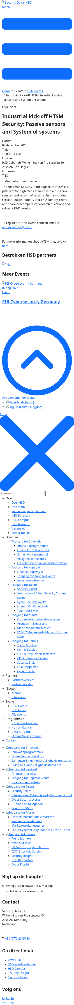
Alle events (18, 714)
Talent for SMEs (27, 611)
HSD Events (19, 706)
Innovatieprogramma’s (32, 546)
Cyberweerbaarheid (24, 723)
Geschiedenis (20, 524)
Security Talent (27, 589)
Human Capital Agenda (32, 606)
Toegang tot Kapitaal (25, 567)
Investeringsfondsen (31, 580)
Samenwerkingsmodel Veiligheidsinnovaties (41, 761)
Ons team (18, 507)
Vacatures (18, 528)
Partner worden (22, 684)
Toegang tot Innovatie (26, 541)
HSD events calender (22, 964)
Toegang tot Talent (24, 585)
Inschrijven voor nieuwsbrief (23, 891)
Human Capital (21, 727)
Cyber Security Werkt (31, 602)
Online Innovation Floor (33, 550)
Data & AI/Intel (21, 732)
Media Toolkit (20, 533)
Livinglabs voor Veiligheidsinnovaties (42, 563)
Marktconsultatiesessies (33, 628)
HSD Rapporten (27, 667)
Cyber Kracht (26, 671)
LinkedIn (8, 998)
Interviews (18, 697)
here (5, 246)
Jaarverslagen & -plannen (28, 511)
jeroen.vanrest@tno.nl (17, 227)
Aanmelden (31, 181)
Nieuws (16, 693)
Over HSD (18, 502)
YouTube (8, 1003)
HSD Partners (20, 515)
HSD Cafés (18, 710)
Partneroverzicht (22, 680)
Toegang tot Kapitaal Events (36, 576)
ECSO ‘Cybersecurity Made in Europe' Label (40, 830)
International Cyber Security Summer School (41, 795)
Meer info (11, 181)
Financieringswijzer (30, 572)
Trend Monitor (27, 645)
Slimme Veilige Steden (26, 736)
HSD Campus (20, 520)
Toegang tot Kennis (24, 641)
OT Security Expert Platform (36, 654)
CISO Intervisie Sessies (32, 658)
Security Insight (27, 663)
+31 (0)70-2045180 (17, 938)
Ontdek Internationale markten (38, 619)
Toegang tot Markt (24, 615)
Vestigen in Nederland (32, 624)
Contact (11, 740)
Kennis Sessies (27, 650)
